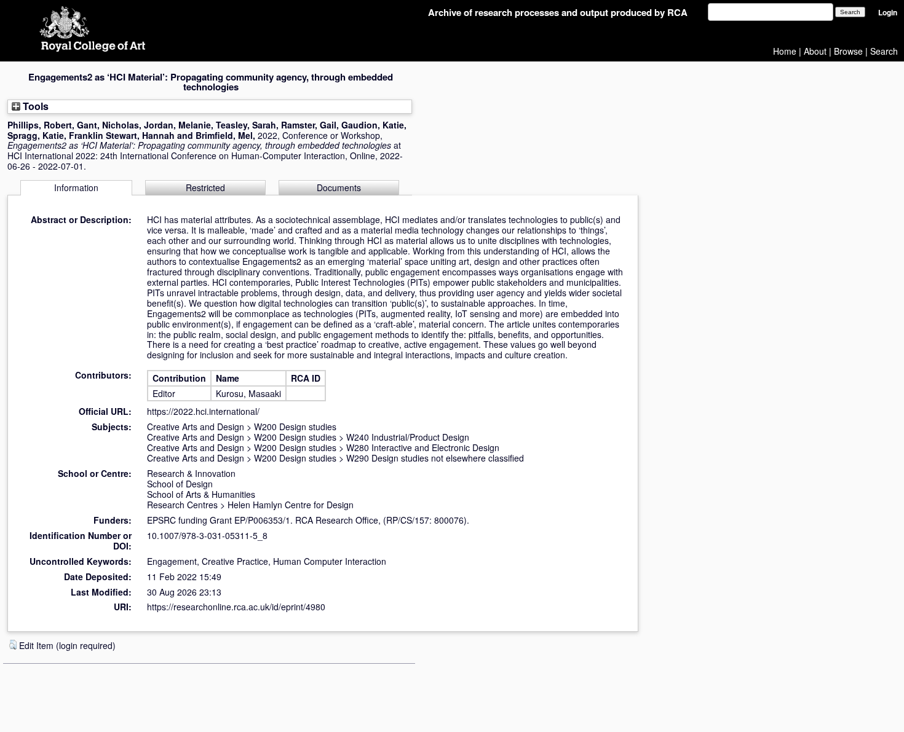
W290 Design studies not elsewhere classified (435, 458)
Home (784, 51)
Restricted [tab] (205, 187)
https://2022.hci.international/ (203, 411)
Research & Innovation (191, 473)
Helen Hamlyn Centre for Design (291, 504)
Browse (848, 51)
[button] (13, 645)
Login (887, 12)
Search (884, 51)
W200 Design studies (295, 426)
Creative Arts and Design (195, 426)
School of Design (180, 484)
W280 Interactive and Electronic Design (422, 447)
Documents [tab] (339, 187)
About (815, 51)
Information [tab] (76, 187)
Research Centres (182, 504)
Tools (34, 106)
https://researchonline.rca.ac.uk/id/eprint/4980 (236, 606)
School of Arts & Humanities (201, 494)
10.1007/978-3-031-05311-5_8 (207, 535)
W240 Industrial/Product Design (407, 437)
